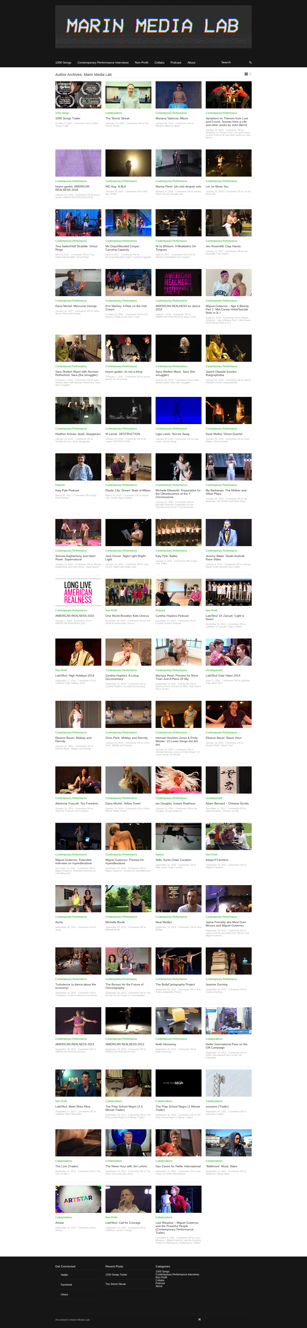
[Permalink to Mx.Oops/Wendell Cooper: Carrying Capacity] (128, 234)
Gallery (160, 854)
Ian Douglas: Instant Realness (175, 803)
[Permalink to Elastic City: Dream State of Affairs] (128, 479)
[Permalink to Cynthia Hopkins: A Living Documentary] (128, 664)
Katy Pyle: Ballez (167, 556)
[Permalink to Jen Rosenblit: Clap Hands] (229, 234)
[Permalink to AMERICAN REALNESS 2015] (78, 604)
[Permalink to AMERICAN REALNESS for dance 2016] (179, 294)
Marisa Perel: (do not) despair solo (178, 186)
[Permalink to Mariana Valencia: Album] (179, 107)
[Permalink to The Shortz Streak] (128, 107)
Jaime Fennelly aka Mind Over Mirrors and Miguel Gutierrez (226, 923)
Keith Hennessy (166, 1044)
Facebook (66, 1284)
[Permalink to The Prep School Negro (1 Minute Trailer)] (179, 1095)
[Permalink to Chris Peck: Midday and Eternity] (128, 726)
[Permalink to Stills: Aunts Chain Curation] (179, 848)
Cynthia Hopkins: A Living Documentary (122, 677)
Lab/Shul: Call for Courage (123, 1222)
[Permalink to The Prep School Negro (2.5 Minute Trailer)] (128, 1095)
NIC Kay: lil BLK (115, 186)
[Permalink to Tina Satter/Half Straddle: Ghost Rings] (78, 234)
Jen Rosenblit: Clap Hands (223, 246)
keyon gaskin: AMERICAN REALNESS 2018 (72, 188)
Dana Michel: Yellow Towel (122, 803)
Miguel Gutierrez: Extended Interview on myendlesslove (73, 861)
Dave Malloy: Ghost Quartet (224, 434)
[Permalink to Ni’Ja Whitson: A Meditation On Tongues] (179, 234)
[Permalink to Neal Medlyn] (179, 910)
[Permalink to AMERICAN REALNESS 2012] (128, 1032)
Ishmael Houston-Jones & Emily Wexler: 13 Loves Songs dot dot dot (177, 741)
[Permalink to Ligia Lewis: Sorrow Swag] (179, 422)
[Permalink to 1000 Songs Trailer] (78, 107)
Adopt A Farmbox (217, 860)
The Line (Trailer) (66, 1166)
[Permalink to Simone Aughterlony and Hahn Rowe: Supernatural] (78, 544)
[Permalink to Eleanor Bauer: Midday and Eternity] (78, 726)
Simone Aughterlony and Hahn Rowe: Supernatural (75, 557)
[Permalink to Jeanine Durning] (229, 973)
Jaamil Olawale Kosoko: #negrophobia (221, 373)
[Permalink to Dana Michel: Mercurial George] (78, 294)
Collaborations (113, 113)
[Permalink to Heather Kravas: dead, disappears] (78, 422)
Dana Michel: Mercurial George (76, 306)
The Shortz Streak (117, 118)
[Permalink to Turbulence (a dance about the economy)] (78, 973)
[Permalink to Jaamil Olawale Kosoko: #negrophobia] (229, 360)
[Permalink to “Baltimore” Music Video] (229, 1154)
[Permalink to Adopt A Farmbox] (229, 848)
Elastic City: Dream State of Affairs (128, 490)
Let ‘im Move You (217, 186)
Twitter (64, 1274)
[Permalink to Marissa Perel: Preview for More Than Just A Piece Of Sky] (179, 664)
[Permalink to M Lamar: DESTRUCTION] (128, 422)
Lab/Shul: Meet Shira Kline (72, 1106)
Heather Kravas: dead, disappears (78, 434)
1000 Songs (63, 62)
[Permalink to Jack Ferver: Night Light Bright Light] (128, 544)
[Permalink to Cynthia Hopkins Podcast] (179, 604)
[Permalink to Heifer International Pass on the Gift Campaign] (229, 1032)
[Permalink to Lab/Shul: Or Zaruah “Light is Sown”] (229, 604)
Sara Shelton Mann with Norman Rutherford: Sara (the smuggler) (76, 373)
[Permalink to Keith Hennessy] (179, 1032)
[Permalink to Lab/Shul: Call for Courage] (128, 1211)
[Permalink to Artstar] (78, 1211)
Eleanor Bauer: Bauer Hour (224, 737)
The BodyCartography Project (175, 984)
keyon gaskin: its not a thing (123, 371)
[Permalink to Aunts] (78, 910)
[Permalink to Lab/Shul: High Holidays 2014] (78, 664)
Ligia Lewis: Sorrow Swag (172, 434)
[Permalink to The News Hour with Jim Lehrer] (128, 1154)
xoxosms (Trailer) (217, 1106)
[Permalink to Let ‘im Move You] (229, 175)
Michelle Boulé (115, 922)
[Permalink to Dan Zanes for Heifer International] (179, 1154)
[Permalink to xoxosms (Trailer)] (229, 1095)
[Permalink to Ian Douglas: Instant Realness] (179, 792)
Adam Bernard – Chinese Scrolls (227, 803)
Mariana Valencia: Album (172, 118)
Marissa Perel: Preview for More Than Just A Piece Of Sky (177, 677)
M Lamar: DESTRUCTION (122, 434)
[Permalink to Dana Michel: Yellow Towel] (128, 792)
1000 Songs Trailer (67, 118)
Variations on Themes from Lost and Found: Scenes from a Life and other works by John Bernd (227, 122)
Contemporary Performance (171, 113)
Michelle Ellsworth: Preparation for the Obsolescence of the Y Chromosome (178, 494)
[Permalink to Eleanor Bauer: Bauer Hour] (229, 726)
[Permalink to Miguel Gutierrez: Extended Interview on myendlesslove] (78, 848)
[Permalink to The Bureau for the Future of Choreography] (128, 973)
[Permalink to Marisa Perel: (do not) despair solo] (179, 175)
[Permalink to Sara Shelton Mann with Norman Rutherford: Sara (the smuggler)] (78, 360)
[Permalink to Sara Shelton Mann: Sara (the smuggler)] (179, 360)
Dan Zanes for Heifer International (178, 1166)
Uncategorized (214, 670)
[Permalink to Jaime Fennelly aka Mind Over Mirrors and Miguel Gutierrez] (229, 910)
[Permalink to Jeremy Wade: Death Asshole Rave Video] (229, 544)
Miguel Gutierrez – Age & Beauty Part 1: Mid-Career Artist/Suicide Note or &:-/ (227, 309)
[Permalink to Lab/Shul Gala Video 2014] (229, 664)
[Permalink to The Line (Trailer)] (78, 1154)
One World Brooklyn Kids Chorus (127, 615)
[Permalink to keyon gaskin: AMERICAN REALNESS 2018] (78, 175)
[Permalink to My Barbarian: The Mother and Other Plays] (229, 479)
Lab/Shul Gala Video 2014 (223, 675)
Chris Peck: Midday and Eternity (126, 737)
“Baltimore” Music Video (221, 1166)
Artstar (59, 1222)
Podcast (176, 62)
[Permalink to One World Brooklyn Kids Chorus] (128, 604)
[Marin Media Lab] (153, 28)
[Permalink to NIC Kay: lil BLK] (128, 175)
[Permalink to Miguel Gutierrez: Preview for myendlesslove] (128, 848)
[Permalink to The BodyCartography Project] (179, 973)
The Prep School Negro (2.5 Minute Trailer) (124, 1108)
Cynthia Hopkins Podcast (172, 615)
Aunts (59, 922)
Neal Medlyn (164, 922)
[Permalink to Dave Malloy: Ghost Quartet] (229, 422)
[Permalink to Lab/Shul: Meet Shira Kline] (78, 1095)
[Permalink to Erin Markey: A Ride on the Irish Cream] (128, 294)
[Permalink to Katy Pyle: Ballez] (179, 544)
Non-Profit (141, 62)
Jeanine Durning (216, 984)
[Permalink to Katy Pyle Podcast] (78, 479)
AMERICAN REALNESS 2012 (124, 1044)
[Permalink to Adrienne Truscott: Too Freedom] (78, 792)
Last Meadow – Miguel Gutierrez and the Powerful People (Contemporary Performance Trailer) (177, 1227)
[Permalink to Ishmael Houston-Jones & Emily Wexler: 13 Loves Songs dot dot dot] (179, 726)
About (191, 62)
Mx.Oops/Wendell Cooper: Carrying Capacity (122, 248)
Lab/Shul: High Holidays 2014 (74, 675)
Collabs (159, 62)
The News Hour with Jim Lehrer (126, 1166)
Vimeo (64, 1294)
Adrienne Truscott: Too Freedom (76, 803)
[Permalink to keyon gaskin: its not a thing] (128, 360)
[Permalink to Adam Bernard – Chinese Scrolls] (229, 792)
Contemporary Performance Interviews (103, 62)
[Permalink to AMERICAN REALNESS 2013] (78, 1032)
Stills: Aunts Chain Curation (173, 860)
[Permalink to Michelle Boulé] (128, 910)
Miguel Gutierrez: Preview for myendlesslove (124, 861)
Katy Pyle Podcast (67, 490)
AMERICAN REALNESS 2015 (74, 615)
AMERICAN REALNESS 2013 (74, 1044)
